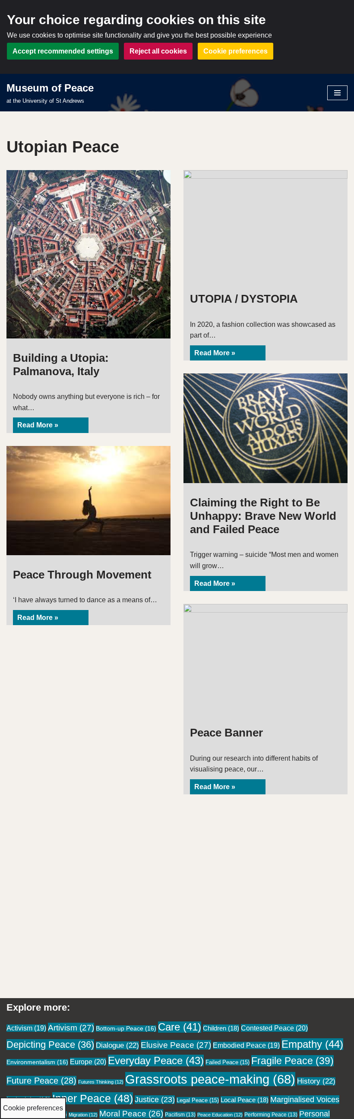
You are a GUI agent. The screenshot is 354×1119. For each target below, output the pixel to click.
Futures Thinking (100, 1081)
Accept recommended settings (63, 51)
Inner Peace (92, 1098)
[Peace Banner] (265, 658)
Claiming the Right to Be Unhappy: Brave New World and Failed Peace (263, 516)
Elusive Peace (176, 1044)
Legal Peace (198, 1100)
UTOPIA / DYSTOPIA (244, 298)
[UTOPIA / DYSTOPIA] (265, 224)
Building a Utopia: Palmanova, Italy (61, 364)
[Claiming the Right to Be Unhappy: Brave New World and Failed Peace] (265, 428)
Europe (88, 1061)
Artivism (71, 1027)
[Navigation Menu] (337, 92)
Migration (83, 1114)
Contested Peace (274, 1028)
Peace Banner (226, 732)
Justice (155, 1099)
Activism (26, 1028)
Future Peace (41, 1080)
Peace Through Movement (82, 574)
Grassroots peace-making (210, 1079)
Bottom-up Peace (126, 1028)
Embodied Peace (246, 1045)
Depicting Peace (50, 1044)
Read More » (35, 427)
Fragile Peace (292, 1060)
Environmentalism (37, 1062)
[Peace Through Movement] (88, 500)
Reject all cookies (158, 51)
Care (179, 1027)
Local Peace (245, 1099)
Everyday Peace (156, 1060)
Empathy (312, 1044)
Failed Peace (227, 1062)
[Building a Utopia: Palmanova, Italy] (88, 254)
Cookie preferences (235, 51)
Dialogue (117, 1045)
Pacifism (180, 1114)
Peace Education (220, 1114)
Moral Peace (131, 1113)
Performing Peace (270, 1114)
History (316, 1081)
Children (221, 1028)
